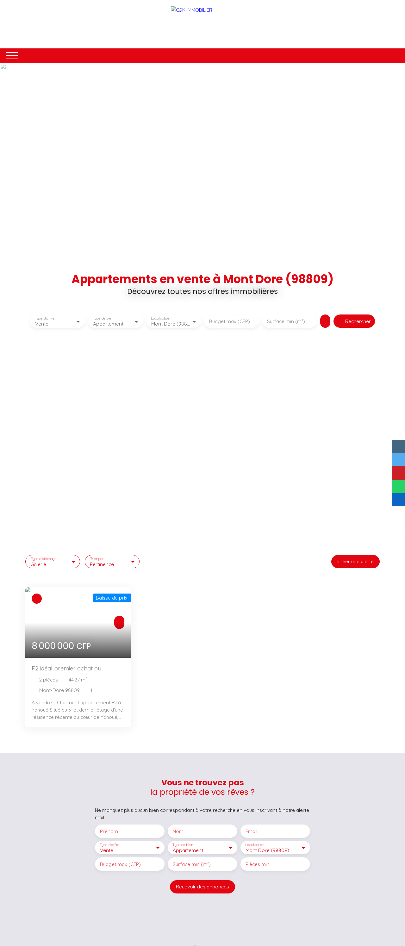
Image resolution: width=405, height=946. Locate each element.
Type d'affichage (44, 559)
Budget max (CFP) (229, 321)
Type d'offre (44, 318)
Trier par (97, 559)
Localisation (160, 318)
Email (251, 831)
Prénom (109, 831)
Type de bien (103, 318)
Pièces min (258, 864)
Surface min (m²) (286, 321)
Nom (178, 831)
